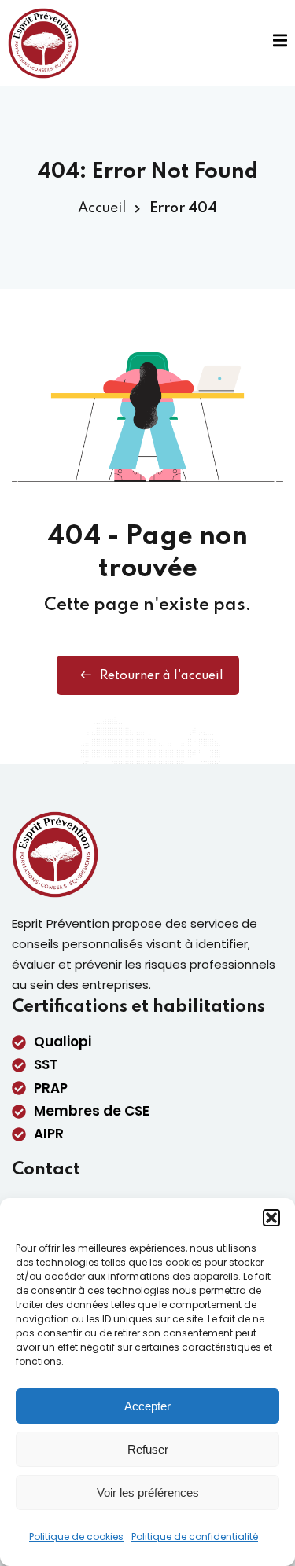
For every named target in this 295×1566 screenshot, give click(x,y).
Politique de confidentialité (194, 1536)
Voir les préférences (148, 1492)
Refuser (147, 1449)
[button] (271, 1218)
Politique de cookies (76, 1536)
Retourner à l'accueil (161, 676)
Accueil (102, 208)
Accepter (147, 1406)
